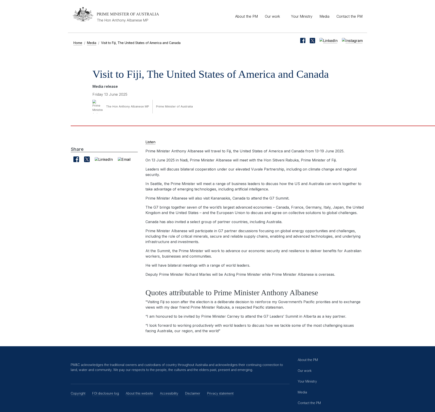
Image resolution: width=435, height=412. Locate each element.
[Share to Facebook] (76, 159)
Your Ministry (301, 16)
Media (324, 16)
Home (77, 43)
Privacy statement (220, 393)
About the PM (246, 16)
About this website (139, 393)
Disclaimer (192, 393)
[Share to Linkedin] (103, 159)
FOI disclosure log (105, 393)
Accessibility (169, 393)
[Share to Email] (124, 159)
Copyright (78, 393)
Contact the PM (349, 16)
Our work (272, 16)
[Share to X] (86, 159)
